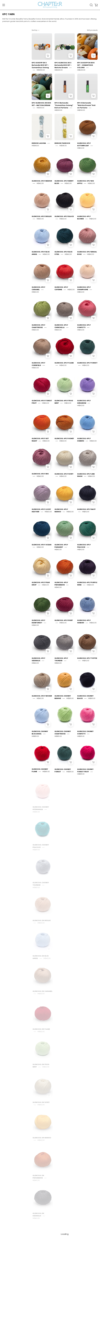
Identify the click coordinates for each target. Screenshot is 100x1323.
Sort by (34, 30)
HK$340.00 (59, 70)
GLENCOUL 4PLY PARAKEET (61, 546)
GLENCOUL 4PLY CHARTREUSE (38, 326)
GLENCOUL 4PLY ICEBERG (84, 439)
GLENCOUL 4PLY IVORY (64, 474)
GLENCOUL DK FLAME (40, 1029)
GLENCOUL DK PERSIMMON (37, 1176)
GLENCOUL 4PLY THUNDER (61, 659)
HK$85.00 (70, 698)
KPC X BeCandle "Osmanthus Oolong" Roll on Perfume (64, 105)
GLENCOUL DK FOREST (64, 1029)
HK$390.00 (41, 70)
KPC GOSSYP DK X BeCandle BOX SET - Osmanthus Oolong (40, 65)
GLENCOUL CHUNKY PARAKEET (85, 808)
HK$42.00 (80, 148)
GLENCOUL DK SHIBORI (86, 1175)
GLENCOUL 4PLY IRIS (40, 474)
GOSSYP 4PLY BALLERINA (37, 1287)
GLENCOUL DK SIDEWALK (37, 1214)
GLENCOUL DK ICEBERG (86, 1064)
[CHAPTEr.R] (50, 5)
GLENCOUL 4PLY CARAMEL (38, 288)
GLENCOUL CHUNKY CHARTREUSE (63, 732)
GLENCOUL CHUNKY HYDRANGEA (40, 808)
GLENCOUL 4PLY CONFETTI (84, 326)
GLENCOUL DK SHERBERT (60, 1176)
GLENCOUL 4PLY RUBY (64, 620)
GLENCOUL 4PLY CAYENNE (61, 288)
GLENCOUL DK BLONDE (86, 920)
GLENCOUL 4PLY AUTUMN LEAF (84, 144)
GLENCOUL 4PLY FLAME (64, 363)
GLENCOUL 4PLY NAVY (86, 509)
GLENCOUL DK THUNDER (64, 1213)
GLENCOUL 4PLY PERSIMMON (61, 583)
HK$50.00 (69, 1253)
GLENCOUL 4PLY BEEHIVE (42, 181)
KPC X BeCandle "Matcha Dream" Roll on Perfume (86, 105)
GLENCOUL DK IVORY (40, 1102)
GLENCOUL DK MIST (63, 1138)
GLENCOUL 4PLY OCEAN (41, 545)
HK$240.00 (81, 70)
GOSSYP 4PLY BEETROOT (83, 1287)
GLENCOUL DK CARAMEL (42, 991)
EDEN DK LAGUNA (39, 143)
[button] (91, 5)
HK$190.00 (40, 108)
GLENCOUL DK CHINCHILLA (60, 992)
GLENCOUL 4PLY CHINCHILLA (61, 326)
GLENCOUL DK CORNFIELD (83, 992)
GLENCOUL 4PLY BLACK (64, 216)
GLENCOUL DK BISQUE (41, 920)
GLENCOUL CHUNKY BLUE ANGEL (40, 732)
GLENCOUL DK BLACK (63, 920)
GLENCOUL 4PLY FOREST (87, 363)
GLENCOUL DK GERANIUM (60, 1065)
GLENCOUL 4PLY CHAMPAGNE (84, 288)
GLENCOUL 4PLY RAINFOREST (38, 621)
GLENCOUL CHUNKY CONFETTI (85, 732)
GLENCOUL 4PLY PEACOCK (84, 546)
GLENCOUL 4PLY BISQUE (42, 216)
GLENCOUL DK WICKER (41, 1251)
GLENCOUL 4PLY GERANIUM (84, 401)
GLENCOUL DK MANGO (41, 1138)
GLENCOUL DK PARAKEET (83, 1139)
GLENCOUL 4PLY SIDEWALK (38, 659)
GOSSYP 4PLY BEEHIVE (64, 1286)
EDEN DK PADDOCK (62, 143)
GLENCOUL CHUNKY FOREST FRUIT (85, 770)
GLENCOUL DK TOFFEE (86, 1213)
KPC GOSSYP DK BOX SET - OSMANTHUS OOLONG (86, 65)
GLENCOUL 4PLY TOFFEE (87, 658)
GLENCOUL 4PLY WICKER (42, 696)
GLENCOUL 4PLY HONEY (64, 438)
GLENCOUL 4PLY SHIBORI (84, 621)
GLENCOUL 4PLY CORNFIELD (38, 364)
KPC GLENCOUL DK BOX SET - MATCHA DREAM (41, 104)
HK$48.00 (35, 145)
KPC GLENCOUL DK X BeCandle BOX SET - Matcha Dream (63, 65)
